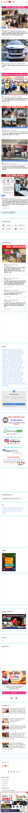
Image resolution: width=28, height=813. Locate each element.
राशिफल (4, 383)
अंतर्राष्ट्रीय (4, 350)
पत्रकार (9, 372)
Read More (14, 692)
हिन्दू (3, 385)
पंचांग (11, 370)
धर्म (10, 367)
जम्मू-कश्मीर (12, 361)
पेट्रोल (22, 374)
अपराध (14, 352)
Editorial (4, 785)
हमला (24, 383)
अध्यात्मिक (9, 352)
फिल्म (9, 376)
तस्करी (8, 508)
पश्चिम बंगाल (5, 374)
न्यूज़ (7, 370)
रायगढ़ (16, 381)
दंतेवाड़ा (11, 365)
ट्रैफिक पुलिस (13, 508)
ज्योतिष (21, 363)
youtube (21, 229)
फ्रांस (9, 379)
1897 (11, 212)
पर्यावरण (18, 372)
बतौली (13, 379)
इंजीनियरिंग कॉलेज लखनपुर (8, 356)
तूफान (4, 512)
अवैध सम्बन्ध (5, 354)
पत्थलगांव (4, 372)
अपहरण (18, 352)
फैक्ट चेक (4, 379)
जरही (22, 361)
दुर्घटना (16, 365)
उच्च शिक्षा (4, 358)
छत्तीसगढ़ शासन (5, 361)
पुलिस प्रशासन (16, 374)
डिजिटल (19, 508)
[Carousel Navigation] (14, 698)
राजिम (9, 381)
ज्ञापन (17, 363)
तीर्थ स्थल (19, 510)
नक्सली (18, 367)
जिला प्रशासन (11, 363)
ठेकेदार (14, 510)
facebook (9, 225)
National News (6, 779)
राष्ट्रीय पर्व (9, 383)
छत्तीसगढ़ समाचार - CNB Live (11, 498)
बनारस (17, 379)
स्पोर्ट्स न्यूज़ (15, 383)
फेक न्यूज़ (14, 376)
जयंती (18, 361)
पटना (19, 370)
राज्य (12, 381)
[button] (26, 2)
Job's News (5, 783)
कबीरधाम (14, 358)
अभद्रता (23, 352)
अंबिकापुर (15, 350)
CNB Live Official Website (9, 790)
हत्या (20, 383)
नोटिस (23, 367)
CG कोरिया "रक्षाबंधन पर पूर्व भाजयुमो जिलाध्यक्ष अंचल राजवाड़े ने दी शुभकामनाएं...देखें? (14, 688)
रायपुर (20, 381)
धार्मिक (14, 367)
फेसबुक (19, 376)
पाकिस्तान (11, 374)
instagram (9, 229)
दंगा (23, 508)
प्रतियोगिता (5, 376)
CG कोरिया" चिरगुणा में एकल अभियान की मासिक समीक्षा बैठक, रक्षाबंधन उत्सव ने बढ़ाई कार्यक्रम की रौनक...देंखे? (17, 727)
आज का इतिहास (12, 354)
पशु (21, 372)
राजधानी (4, 381)
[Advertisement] (15, 236)
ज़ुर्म (7, 385)
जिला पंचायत (5, 363)
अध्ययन (4, 352)
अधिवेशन (20, 350)
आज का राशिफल (20, 354)
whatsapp (21, 225)
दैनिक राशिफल (5, 367)
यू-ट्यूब (21, 379)
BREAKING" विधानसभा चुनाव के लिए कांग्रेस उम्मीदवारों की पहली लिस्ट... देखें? (13, 294)
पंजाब (15, 370)
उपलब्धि (9, 358)
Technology (5, 510)
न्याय (4, 370)
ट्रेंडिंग (10, 510)
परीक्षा (14, 372)
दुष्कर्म (20, 365)
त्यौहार (4, 365)
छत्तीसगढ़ (19, 358)
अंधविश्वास (10, 350)
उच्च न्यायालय (17, 356)
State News (5, 781)
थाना (7, 365)
